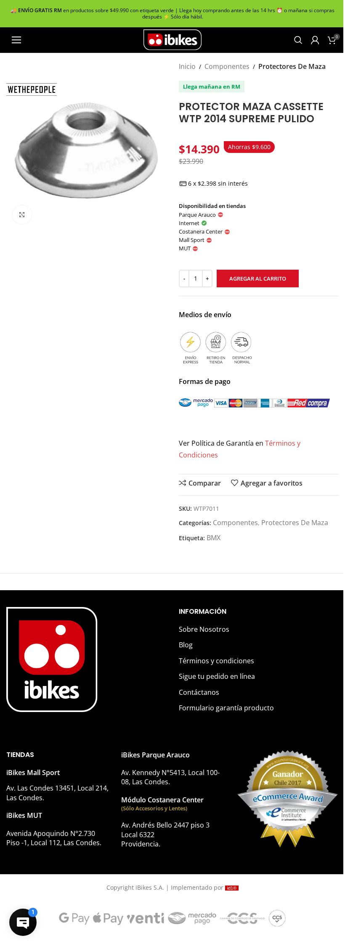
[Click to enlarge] (22, 214)
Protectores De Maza (292, 66)
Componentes (226, 66)
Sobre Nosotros (204, 629)
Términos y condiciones (216, 660)
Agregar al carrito (257, 278)
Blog (186, 644)
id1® (231, 888)
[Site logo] (172, 39)
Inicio (187, 66)
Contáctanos (199, 692)
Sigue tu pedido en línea (217, 676)
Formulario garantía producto (226, 707)
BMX (213, 537)
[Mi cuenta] (315, 40)
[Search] (298, 40)
